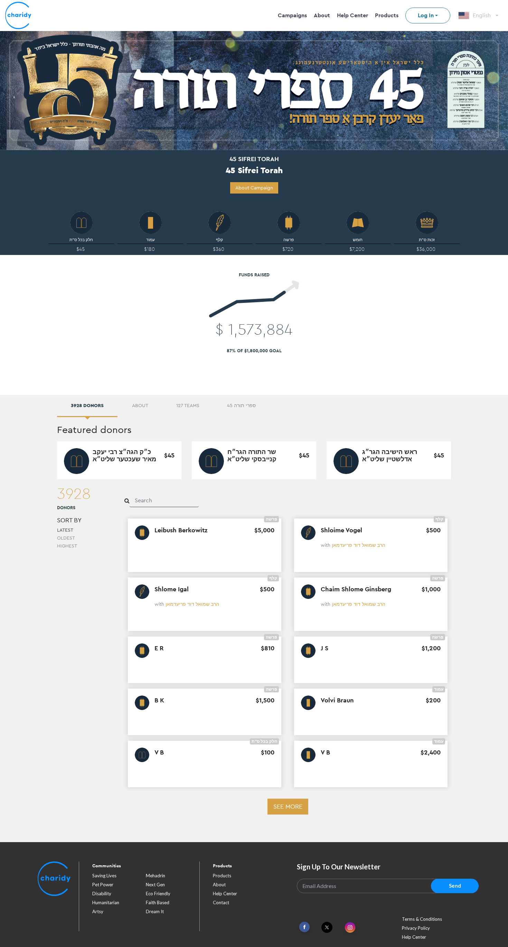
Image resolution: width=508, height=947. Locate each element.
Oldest (66, 538)
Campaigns (292, 15)
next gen (155, 884)
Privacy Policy (416, 928)
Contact (221, 902)
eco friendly (158, 893)
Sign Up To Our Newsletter (338, 866)
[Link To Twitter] (326, 927)
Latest (65, 530)
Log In (426, 15)
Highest (67, 546)
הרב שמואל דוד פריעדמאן (358, 545)
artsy (97, 911)
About (322, 15)
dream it (155, 911)
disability (101, 893)
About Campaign (254, 188)
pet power (102, 884)
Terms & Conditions (422, 919)
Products (386, 15)
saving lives (104, 875)
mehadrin (155, 875)
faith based (157, 902)
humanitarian (105, 902)
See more (287, 806)
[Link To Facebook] (304, 927)
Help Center (352, 15)
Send (455, 885)
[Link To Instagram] (350, 928)
